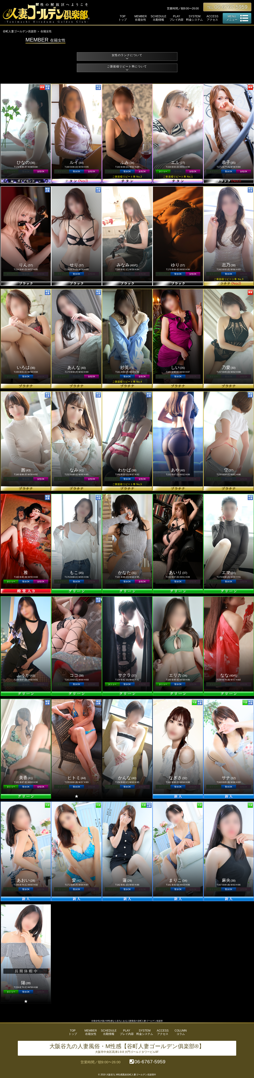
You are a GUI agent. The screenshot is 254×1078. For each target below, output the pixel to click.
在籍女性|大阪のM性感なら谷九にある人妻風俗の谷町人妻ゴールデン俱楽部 (127, 1021)
